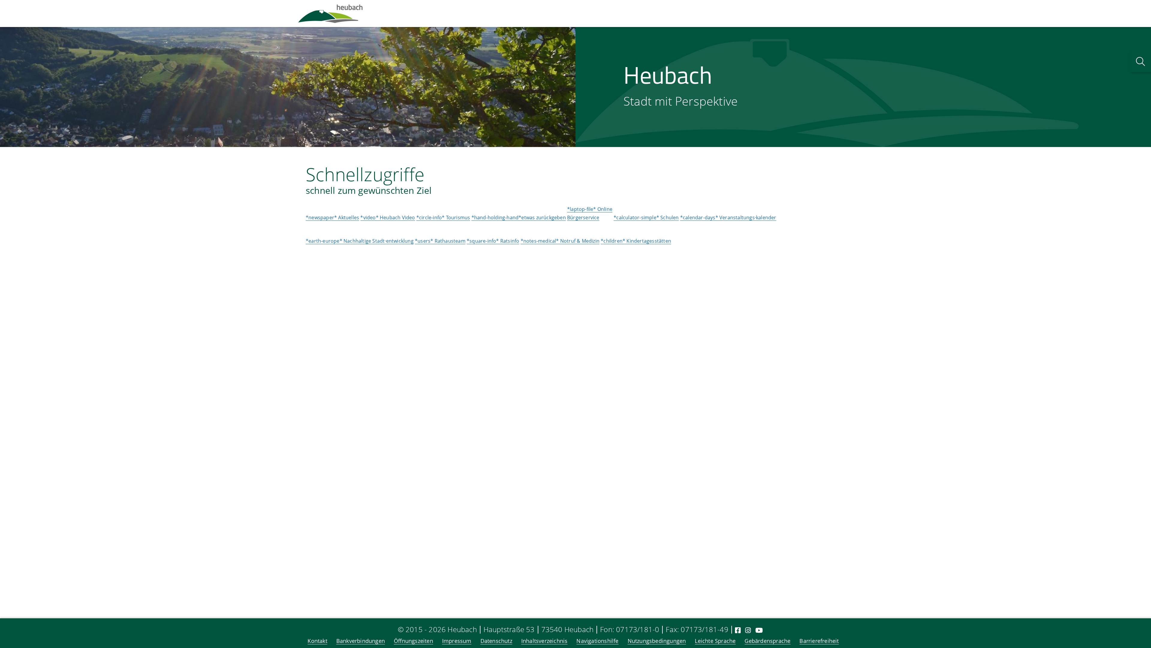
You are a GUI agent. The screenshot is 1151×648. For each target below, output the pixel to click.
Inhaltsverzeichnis (544, 641)
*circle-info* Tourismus (443, 217)
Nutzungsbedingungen (657, 641)
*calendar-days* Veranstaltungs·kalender (728, 217)
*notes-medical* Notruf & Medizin (560, 241)
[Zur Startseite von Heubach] (330, 13)
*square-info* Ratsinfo (493, 241)
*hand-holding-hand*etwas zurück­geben (518, 217)
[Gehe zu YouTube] (759, 630)
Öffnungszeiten (413, 641)
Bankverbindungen (360, 641)
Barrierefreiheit (819, 641)
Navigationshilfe (597, 641)
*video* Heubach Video (387, 217)
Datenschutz (496, 641)
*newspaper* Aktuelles (332, 217)
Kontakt (317, 641)
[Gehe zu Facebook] (738, 630)
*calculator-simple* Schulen (646, 217)
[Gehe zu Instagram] (748, 630)
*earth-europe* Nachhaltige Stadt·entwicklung (360, 241)
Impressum (456, 641)
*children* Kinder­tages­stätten (636, 241)
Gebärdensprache (767, 641)
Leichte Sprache (715, 641)
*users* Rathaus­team (440, 241)
